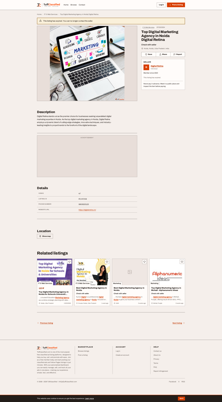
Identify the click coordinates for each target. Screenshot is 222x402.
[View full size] (87, 63)
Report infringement (161, 371)
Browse (74, 5)
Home (66, 5)
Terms (156, 363)
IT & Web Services (148, 27)
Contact (82, 5)
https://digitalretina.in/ (87, 210)
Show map (46, 236)
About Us (157, 355)
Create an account (122, 355)
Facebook (172, 382)
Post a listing (82, 355)
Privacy (156, 359)
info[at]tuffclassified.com (68, 382)
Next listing (177, 323)
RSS (183, 382)
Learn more (89, 398)
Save (150, 54)
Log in (161, 5)
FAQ (155, 367)
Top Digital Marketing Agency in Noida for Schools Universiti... (53, 293)
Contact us (157, 351)
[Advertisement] (87, 157)
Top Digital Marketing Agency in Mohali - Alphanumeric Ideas (166, 289)
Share (164, 54)
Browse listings (83, 351)
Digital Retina (157, 66)
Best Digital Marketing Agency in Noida (91, 289)
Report (179, 54)
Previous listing (46, 323)
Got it (181, 398)
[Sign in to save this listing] (69, 262)
